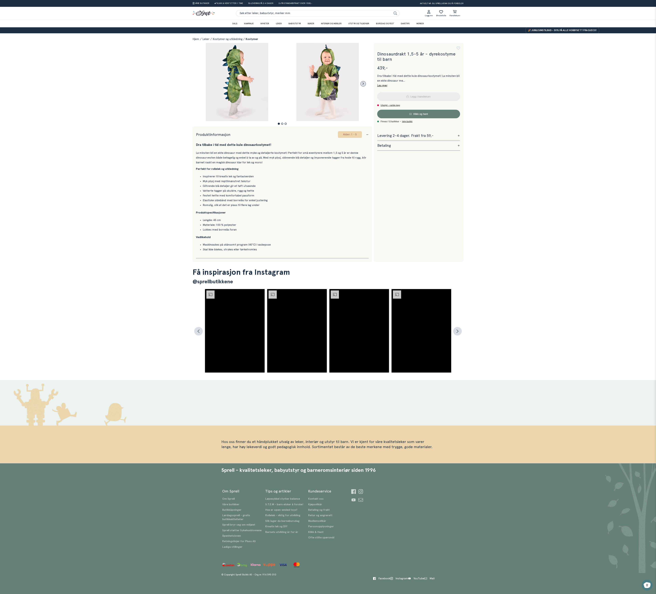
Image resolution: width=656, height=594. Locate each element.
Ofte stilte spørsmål (321, 537)
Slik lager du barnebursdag (282, 521)
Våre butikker (230, 504)
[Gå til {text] (353, 492)
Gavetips (405, 24)
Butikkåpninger (231, 510)
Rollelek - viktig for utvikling (282, 515)
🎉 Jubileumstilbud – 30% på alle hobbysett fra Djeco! (548, 30)
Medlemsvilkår (317, 521)
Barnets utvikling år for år (281, 532)
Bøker (311, 24)
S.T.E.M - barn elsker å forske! (284, 504)
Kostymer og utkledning (227, 39)
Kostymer (252, 39)
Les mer (382, 85)
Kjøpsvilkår (315, 504)
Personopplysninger (321, 526)
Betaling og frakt (319, 510)
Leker (279, 24)
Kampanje (249, 24)
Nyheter (265, 24)
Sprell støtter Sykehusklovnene (242, 530)
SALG (234, 24)
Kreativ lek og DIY (276, 526)
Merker (420, 24)
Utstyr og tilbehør (358, 24)
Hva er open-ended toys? (281, 510)
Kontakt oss (316, 498)
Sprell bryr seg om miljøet (238, 524)
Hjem (196, 39)
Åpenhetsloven (231, 535)
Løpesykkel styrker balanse (282, 498)
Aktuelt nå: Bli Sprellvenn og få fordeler (441, 3)
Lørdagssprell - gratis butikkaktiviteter (236, 517)
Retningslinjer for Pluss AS (239, 541)
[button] (279, 124)
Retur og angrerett (320, 515)
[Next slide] (363, 84)
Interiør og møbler (331, 24)
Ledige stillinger (232, 547)
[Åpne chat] (647, 585)
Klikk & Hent (316, 532)
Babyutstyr (295, 24)
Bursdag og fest (385, 24)
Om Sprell (228, 498)
